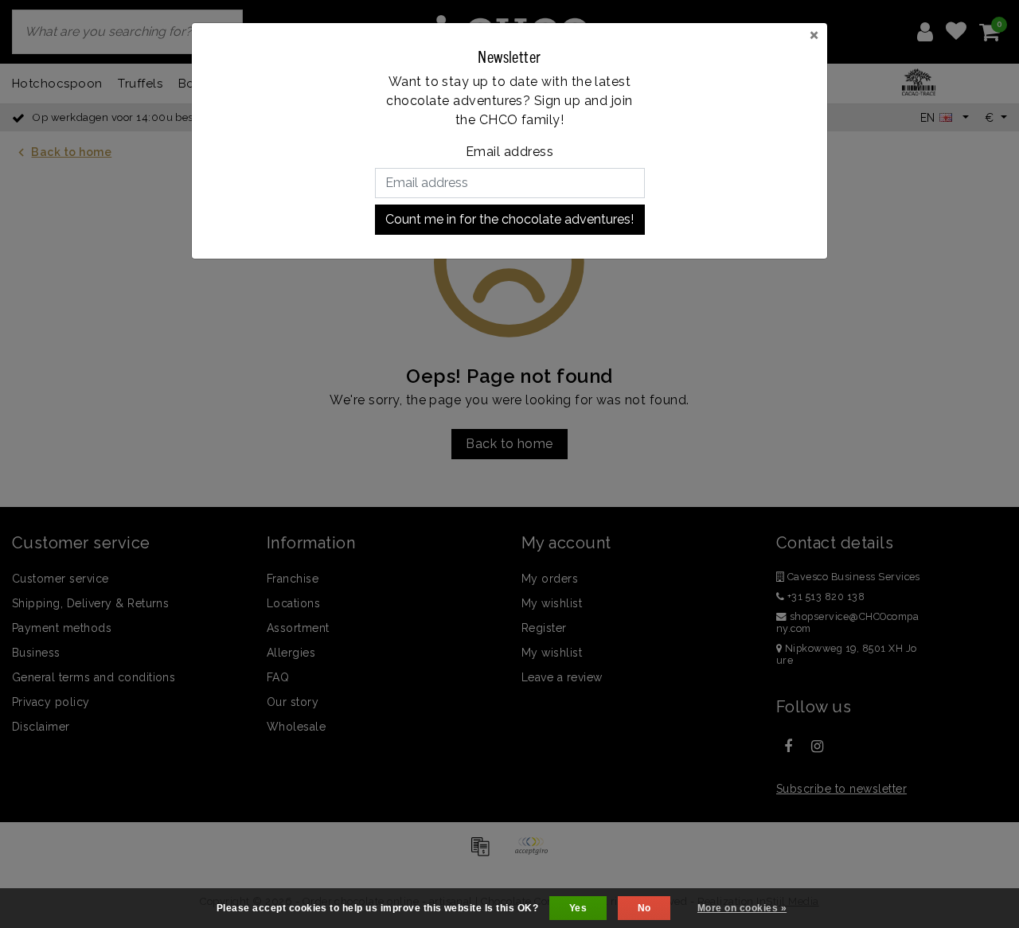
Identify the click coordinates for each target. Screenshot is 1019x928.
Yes (578, 908)
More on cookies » (742, 908)
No (644, 908)
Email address (509, 151)
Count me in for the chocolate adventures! (509, 219)
